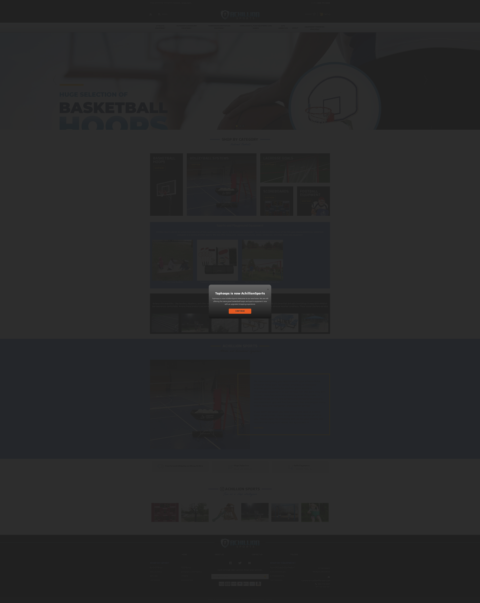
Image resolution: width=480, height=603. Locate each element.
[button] (268, 288)
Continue (240, 311)
